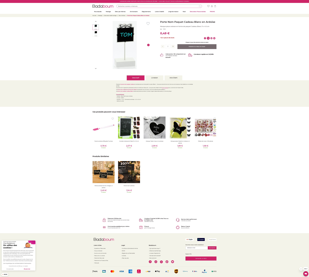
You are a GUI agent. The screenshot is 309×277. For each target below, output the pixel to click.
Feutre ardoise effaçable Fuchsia (103, 141)
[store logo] (103, 6)
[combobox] (159, 6)
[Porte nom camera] (129, 172)
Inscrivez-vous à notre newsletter (194, 244)
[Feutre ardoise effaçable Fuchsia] (104, 128)
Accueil (94, 15)
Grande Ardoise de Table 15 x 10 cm (129, 141)
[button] (148, 45)
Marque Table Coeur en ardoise (154, 141)
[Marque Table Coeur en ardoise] (155, 128)
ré (168, 55)
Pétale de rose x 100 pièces (205, 141)
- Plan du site (125, 258)
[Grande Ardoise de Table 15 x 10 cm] (129, 128)
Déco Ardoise (122, 15)
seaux (171, 55)
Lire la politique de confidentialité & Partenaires (17, 263)
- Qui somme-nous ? (154, 248)
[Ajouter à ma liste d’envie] (113, 118)
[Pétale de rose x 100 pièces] (206, 128)
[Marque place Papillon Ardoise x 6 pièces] (180, 128)
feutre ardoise (165, 87)
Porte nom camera (129, 185)
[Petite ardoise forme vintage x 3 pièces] (104, 172)
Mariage (100, 15)
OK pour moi (27, 269)
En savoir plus (10, 269)
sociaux (175, 55)
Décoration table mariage (110, 15)
